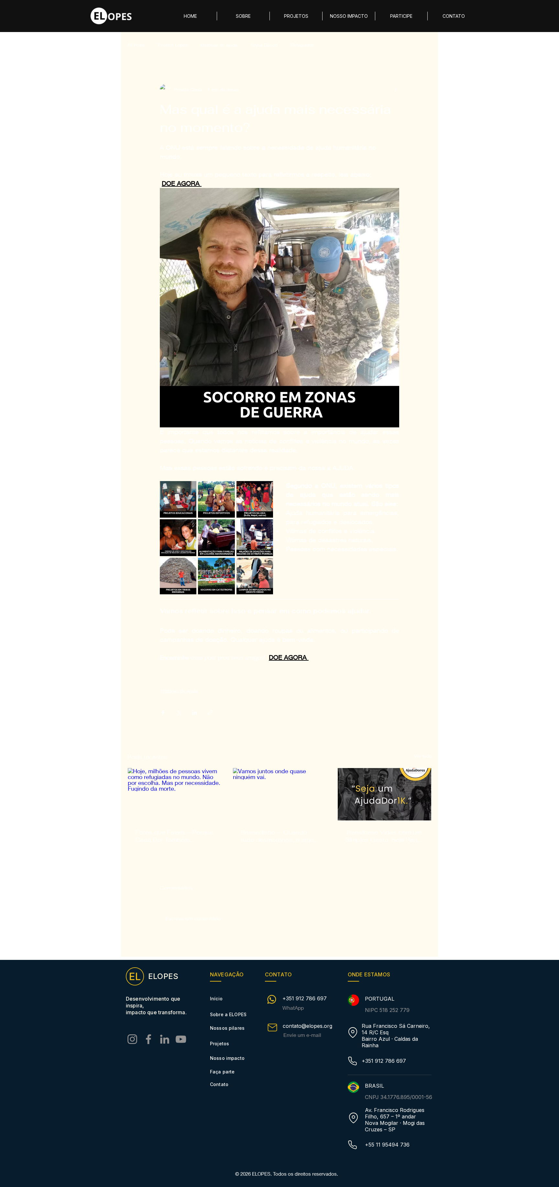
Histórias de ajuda (219, 45)
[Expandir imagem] (178, 499)
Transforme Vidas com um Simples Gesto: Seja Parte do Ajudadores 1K (383, 836)
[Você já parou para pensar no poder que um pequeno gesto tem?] (384, 794)
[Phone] (352, 1061)
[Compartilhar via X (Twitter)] (179, 712)
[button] (401, 16)
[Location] (352, 1032)
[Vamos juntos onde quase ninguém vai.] (279, 794)
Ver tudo (423, 756)
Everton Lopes (173, 45)
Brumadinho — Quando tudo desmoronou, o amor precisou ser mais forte (278, 836)
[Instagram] (132, 1039)
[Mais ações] (395, 89)
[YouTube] (180, 1039)
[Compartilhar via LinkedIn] (195, 712)
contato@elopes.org (307, 1026)
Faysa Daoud (264, 45)
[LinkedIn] (164, 1039)
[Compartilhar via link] (210, 712)
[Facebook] (148, 1039)
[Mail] (272, 1027)
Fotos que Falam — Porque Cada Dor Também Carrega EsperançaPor (174, 836)
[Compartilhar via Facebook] (163, 712)
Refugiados (302, 45)
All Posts (136, 45)
